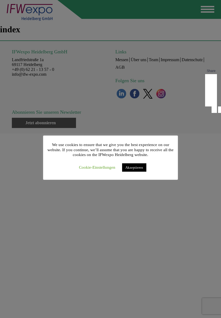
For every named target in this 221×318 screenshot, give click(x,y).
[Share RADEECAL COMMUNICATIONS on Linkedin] (211, 90)
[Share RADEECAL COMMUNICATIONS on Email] (211, 101)
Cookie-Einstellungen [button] (97, 167)
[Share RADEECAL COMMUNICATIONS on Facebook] (211, 79)
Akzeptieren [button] (134, 167)
